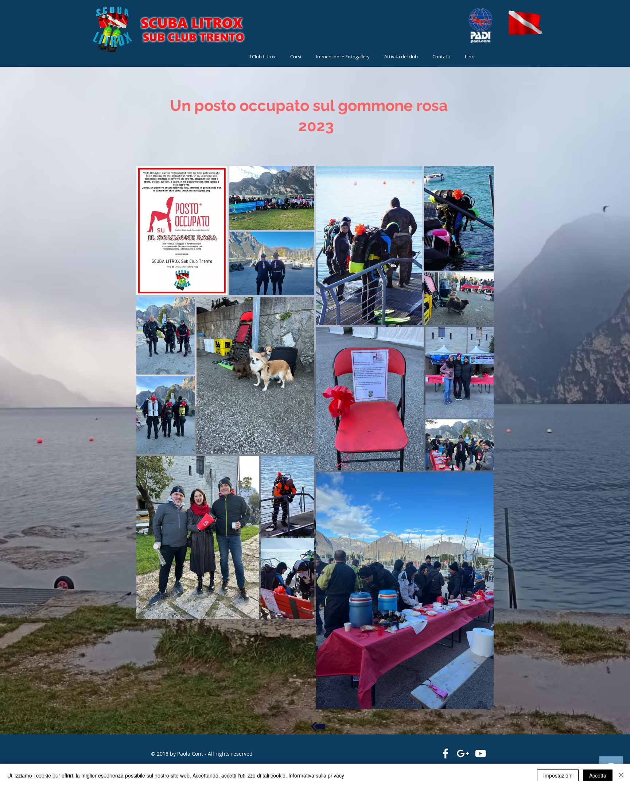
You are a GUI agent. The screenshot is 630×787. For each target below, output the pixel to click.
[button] (401, 56)
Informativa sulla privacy (316, 775)
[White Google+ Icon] (463, 753)
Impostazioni (557, 775)
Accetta (597, 775)
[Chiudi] (621, 775)
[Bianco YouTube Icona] (480, 753)
